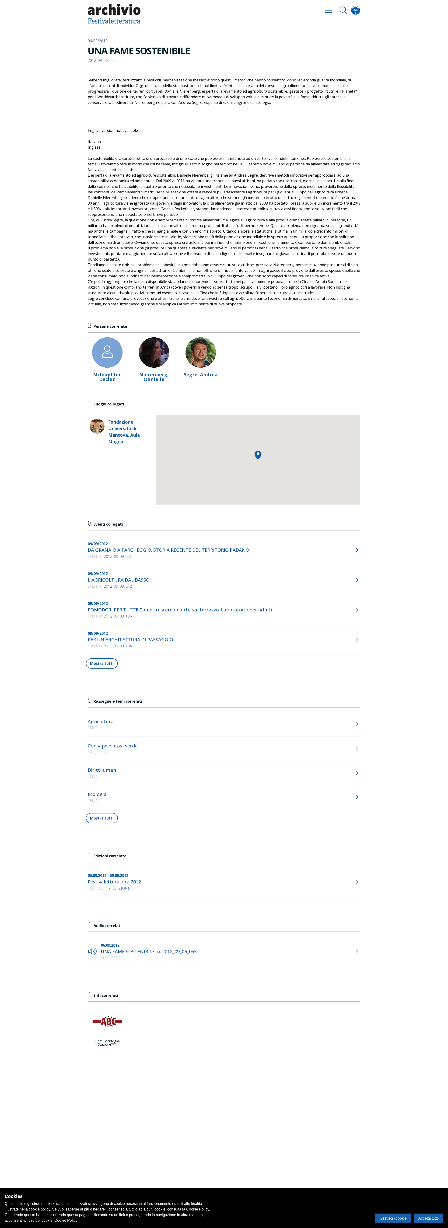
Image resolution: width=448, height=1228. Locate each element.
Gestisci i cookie (393, 1218)
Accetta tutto (428, 1218)
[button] (258, 455)
